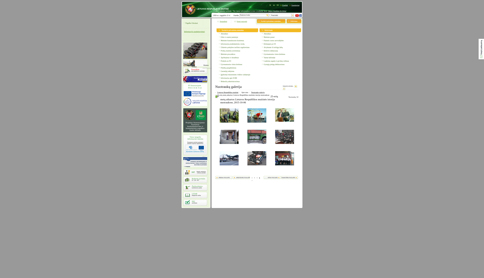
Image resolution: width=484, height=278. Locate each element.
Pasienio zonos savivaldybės (274, 41)
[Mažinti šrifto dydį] (284, 88)
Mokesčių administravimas (230, 81)
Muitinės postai (269, 37)
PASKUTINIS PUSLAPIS (288, 177)
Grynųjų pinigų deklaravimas (274, 64)
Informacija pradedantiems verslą (232, 44)
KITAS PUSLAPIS (273, 177)
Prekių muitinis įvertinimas (230, 51)
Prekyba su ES (226, 61)
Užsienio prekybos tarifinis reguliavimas (235, 47)
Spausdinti (223, 21)
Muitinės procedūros (228, 54)
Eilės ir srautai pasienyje (229, 37)
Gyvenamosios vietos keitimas (231, 64)
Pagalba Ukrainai (192, 23)
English (285, 5)
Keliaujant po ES (270, 44)
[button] (481, 49)
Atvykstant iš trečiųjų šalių (273, 47)
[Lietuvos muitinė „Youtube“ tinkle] (297, 16)
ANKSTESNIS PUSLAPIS (243, 177)
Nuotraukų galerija (258, 92)
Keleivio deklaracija (271, 51)
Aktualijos (224, 34)
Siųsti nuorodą (242, 21)
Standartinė (295, 5)
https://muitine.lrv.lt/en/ (267, 11)
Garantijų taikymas (227, 71)
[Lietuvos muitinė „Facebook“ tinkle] (300, 16)
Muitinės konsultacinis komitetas (232, 41)
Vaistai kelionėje (269, 58)
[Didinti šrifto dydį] (295, 86)
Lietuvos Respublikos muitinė (227, 92)
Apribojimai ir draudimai (230, 58)
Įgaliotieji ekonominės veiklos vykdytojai (235, 75)
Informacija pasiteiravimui (194, 32)
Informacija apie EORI (229, 78)
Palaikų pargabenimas (228, 68)
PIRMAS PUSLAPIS (224, 177)
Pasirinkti (274, 15)
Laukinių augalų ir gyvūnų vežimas (276, 61)
